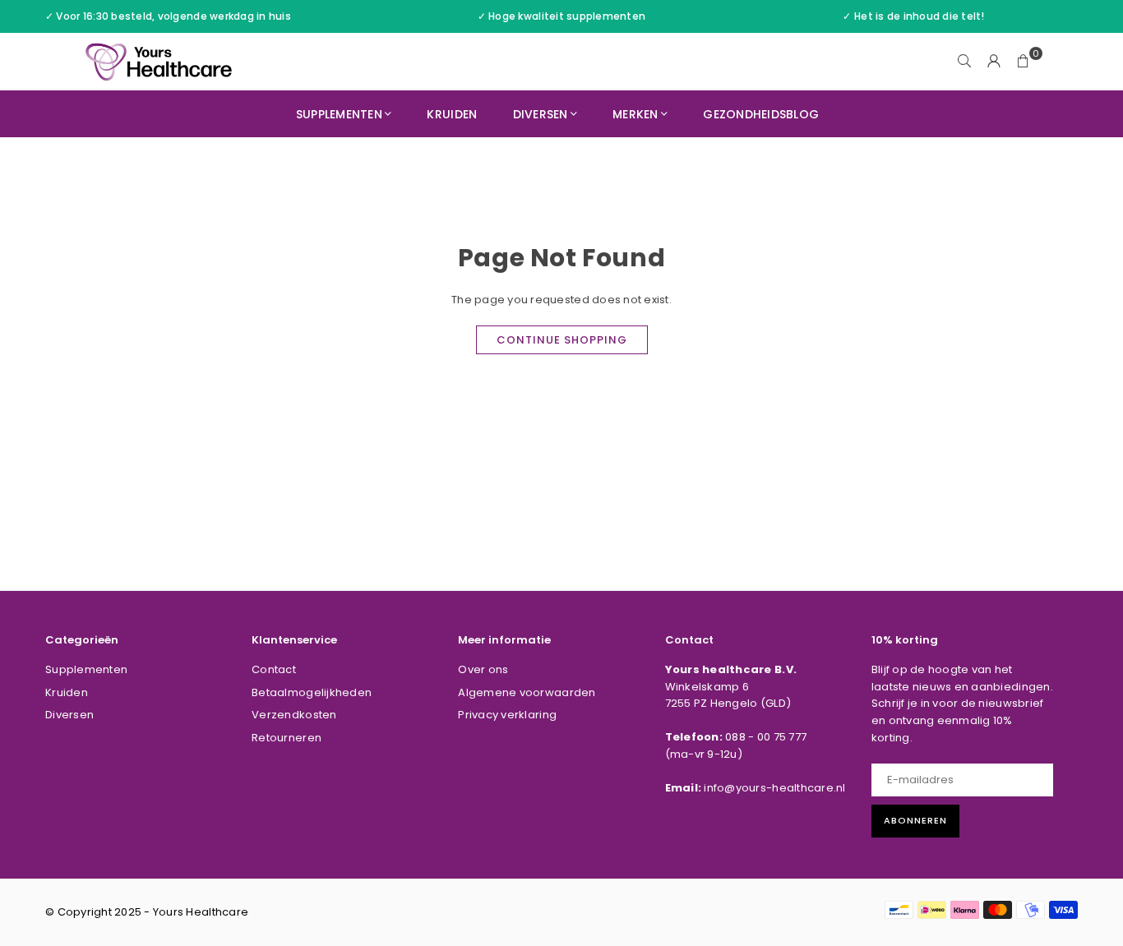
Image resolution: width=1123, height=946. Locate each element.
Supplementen (339, 114)
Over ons (483, 669)
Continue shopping (562, 340)
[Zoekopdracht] (964, 61)
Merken (635, 114)
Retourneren (286, 737)
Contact (274, 669)
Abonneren (915, 820)
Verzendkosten (294, 714)
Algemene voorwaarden (526, 692)
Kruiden (452, 114)
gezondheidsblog (761, 114)
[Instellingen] (994, 61)
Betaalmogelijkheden (312, 692)
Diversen (540, 114)
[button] (1023, 61)
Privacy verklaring (507, 714)
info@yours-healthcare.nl (774, 788)
